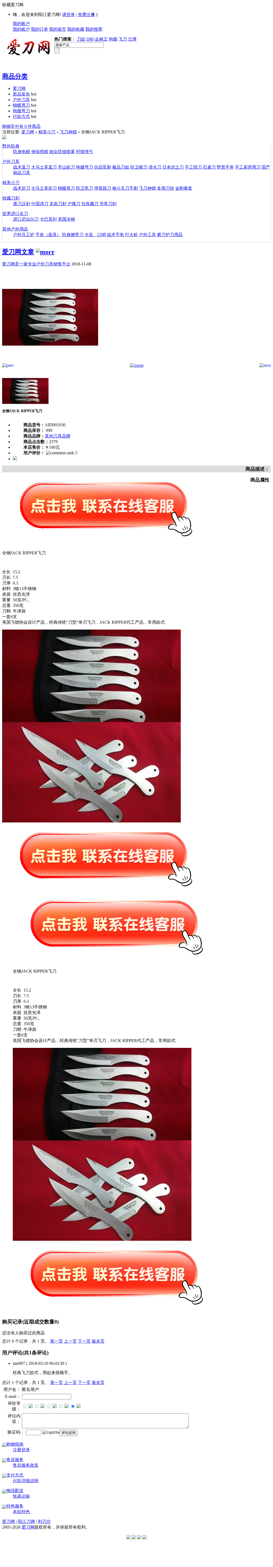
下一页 (84, 1341)
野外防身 (10, 146)
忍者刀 (209, 167)
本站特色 (21, 1511)
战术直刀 (21, 167)
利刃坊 (44, 1521)
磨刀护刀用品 (170, 234)
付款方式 (21, 116)
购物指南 (14, 1444)
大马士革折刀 (44, 188)
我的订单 (39, 29)
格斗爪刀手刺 (125, 188)
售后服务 (14, 1459)
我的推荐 (93, 29)
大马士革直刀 (44, 167)
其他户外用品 (15, 229)
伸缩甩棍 (39, 151)
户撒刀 (73, 203)
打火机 (131, 234)
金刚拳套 (183, 188)
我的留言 (57, 29)
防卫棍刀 (138, 167)
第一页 (56, 1341)
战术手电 (115, 234)
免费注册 (86, 14)
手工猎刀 (193, 167)
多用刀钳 (165, 188)
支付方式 (14, 1475)
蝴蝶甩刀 (21, 105)
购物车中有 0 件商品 (21, 126)
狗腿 (113, 39)
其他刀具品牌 (57, 436)
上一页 (70, 1341)
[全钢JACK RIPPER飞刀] (50, 361)
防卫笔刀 (84, 188)
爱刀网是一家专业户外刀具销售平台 (36, 264)
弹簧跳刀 (102, 188)
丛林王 (101, 39)
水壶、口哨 (95, 234)
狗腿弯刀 (21, 111)
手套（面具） (48, 234)
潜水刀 (154, 167)
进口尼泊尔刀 (26, 219)
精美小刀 (46, 132)
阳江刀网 (26, 1521)
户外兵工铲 (23, 234)
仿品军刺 (102, 167)
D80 (90, 39)
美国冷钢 (66, 219)
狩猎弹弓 (84, 151)
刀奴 (81, 39)
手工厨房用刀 (247, 167)
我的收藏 (75, 29)
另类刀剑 (108, 203)
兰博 (132, 39)
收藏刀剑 (10, 198)
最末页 (98, 1341)
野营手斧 (225, 167)
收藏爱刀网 (12, 4)
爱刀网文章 (18, 251)
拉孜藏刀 (89, 203)
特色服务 (14, 1506)
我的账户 (21, 23)
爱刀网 (19, 88)
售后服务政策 (25, 1465)
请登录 (68, 14)
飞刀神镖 (68, 132)
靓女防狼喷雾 (62, 151)
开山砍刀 (66, 167)
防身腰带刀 (72, 234)
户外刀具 (21, 99)
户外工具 (147, 234)
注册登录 (21, 1449)
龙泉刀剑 (57, 203)
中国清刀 (39, 203)
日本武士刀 (173, 167)
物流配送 (14, 1490)
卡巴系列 (48, 219)
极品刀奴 (120, 167)
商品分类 (15, 76)
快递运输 (21, 1496)
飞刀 (122, 39)
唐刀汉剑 (21, 203)
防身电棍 (21, 151)
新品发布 (21, 94)
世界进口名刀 (15, 213)
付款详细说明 (25, 1480)
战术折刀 (21, 188)
